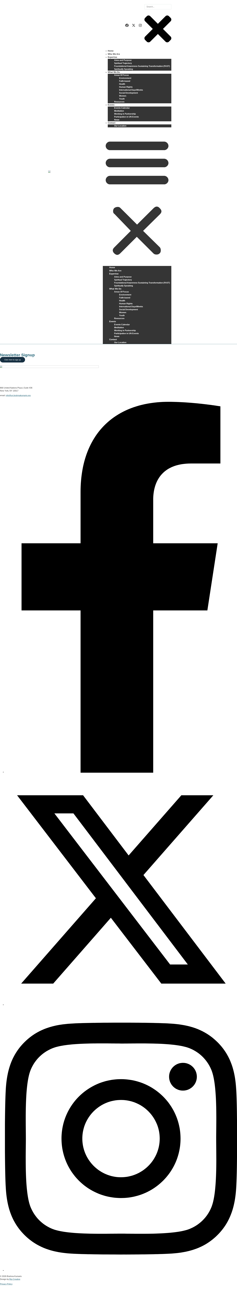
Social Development (128, 93)
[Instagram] (140, 25)
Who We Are (114, 54)
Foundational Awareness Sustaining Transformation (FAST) (142, 66)
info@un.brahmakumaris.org (18, 395)
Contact (111, 123)
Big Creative (14, 1279)
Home (110, 51)
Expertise (112, 57)
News (116, 120)
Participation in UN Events (126, 117)
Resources (119, 102)
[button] (137, 196)
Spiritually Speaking (123, 69)
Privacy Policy (6, 1284)
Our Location (120, 126)
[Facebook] (127, 25)
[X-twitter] (133, 25)
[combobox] (157, 6)
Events (111, 105)
